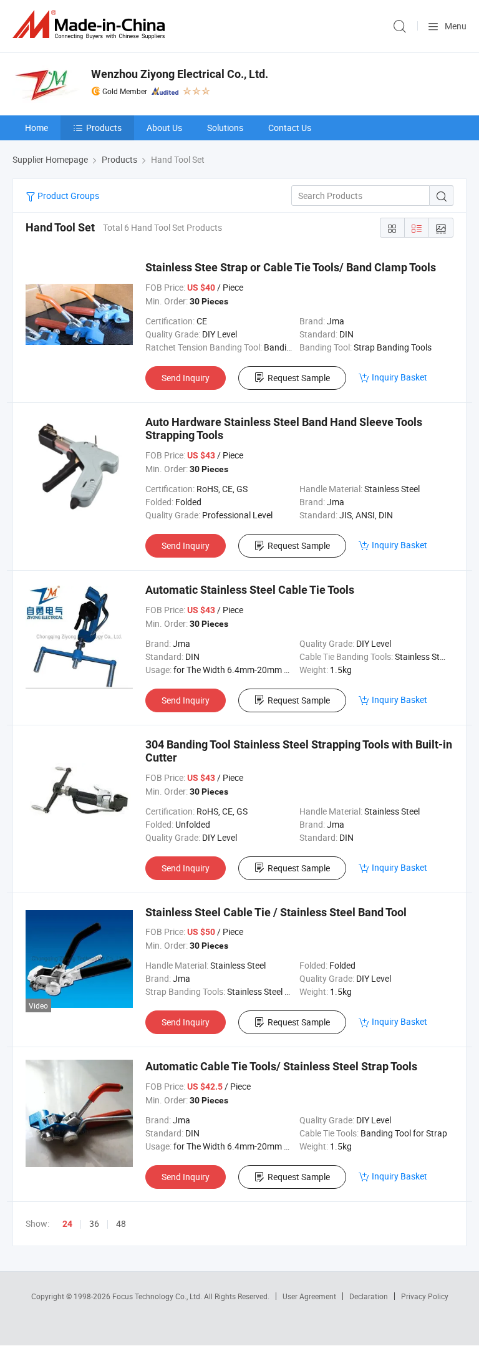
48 (121, 1223)
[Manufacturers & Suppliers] (91, 24)
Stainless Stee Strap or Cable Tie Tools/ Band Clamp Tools (290, 267)
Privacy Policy (424, 1296)
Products (104, 127)
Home (36, 127)
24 (67, 1224)
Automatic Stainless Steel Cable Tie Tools (249, 589)
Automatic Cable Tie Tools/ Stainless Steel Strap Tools (281, 1066)
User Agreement (309, 1296)
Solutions (225, 127)
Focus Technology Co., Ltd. (158, 1296)
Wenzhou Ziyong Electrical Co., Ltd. (179, 73)
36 (94, 1223)
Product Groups (67, 195)
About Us (164, 127)
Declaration (368, 1296)
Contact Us (289, 127)
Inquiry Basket (399, 377)
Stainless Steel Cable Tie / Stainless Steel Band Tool (276, 912)
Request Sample (299, 378)
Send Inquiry (186, 378)
